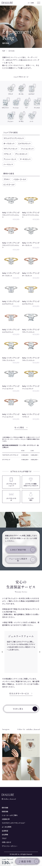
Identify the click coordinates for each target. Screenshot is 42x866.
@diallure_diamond (33, 729)
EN (32, 3)
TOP (3, 51)
